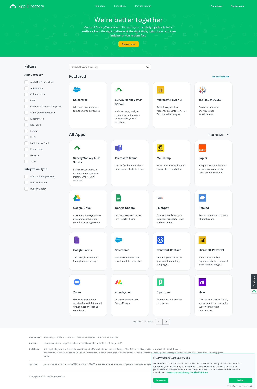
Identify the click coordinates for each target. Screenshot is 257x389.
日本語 (92, 364)
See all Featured (220, 76)
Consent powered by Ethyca (238, 386)
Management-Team (52, 343)
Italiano (119, 364)
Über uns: (33, 343)
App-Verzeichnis (70, 343)
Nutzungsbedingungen (53, 349)
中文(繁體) (73, 364)
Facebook (60, 337)
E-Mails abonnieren (108, 352)
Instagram (90, 337)
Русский (129, 364)
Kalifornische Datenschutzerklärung (105, 349)
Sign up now (128, 44)
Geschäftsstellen (88, 343)
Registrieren (237, 6)
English (148, 364)
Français (139, 364)
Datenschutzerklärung (177, 372)
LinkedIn (80, 337)
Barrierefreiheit (126, 352)
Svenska (101, 364)
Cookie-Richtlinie (199, 372)
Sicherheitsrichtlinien (168, 349)
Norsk (54, 364)
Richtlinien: (34, 349)
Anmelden (216, 6)
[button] (253, 283)
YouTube (102, 337)
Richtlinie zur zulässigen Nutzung (140, 349)
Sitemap (112, 343)
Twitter (70, 337)
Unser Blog (48, 337)
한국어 (83, 364)
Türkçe (63, 364)
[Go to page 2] (166, 322)
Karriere (102, 343)
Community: (35, 337)
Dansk (110, 364)
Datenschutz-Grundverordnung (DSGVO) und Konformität (70, 352)
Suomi (46, 364)
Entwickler (113, 337)
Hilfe (120, 343)
